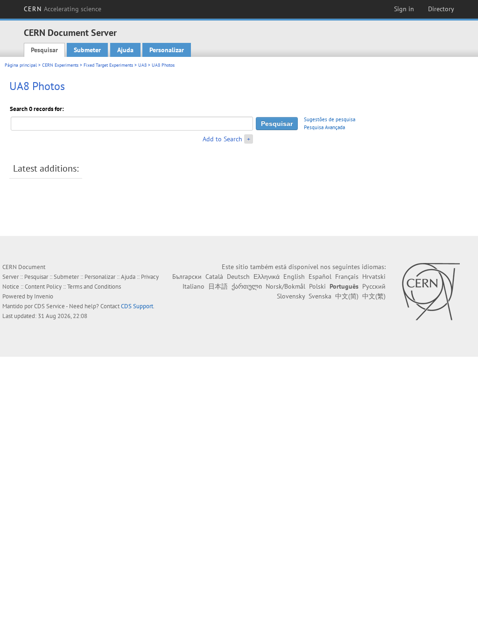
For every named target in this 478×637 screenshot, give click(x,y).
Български (187, 276)
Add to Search (222, 139)
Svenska (320, 296)
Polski (317, 286)
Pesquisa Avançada (324, 127)
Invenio (43, 296)
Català (214, 276)
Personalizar (166, 50)
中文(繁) (374, 296)
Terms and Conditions (94, 287)
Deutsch (238, 276)
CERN (62, 9)
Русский (374, 286)
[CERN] (431, 291)
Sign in (404, 9)
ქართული (247, 286)
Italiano (193, 286)
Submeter (87, 50)
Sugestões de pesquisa (329, 119)
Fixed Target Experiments (108, 65)
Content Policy (43, 287)
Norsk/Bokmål (285, 286)
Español (320, 276)
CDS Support (137, 306)
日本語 (218, 286)
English (294, 276)
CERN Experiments (60, 65)
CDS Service (49, 306)
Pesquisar (44, 50)
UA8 (142, 65)
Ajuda (125, 50)
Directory (441, 9)
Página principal (21, 65)
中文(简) (346, 296)
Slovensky (291, 296)
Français (346, 276)
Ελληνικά (266, 276)
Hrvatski (374, 276)
